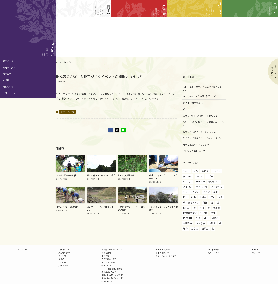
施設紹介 (62, 259)
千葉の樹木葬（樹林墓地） (112, 275)
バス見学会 (201, 187)
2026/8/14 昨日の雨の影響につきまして (203, 96)
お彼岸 (186, 171)
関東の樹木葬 (107, 281)
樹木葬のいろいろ (109, 272)
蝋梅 (185, 228)
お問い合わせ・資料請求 (166, 255)
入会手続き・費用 (109, 259)
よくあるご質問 (108, 262)
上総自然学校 (67, 111)
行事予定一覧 (213, 249)
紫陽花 (215, 218)
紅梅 (198, 218)
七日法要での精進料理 (194, 150)
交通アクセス (64, 265)
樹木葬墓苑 (106, 252)
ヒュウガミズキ (191, 192)
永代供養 (105, 255)
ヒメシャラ (216, 187)
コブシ (209, 176)
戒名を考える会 (191, 202)
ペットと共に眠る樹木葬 (111, 268)
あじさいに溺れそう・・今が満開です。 (202, 137)
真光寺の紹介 (64, 252)
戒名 (220, 197)
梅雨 (201, 207)
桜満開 (186, 207)
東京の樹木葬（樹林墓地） (112, 278)
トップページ (21, 249)
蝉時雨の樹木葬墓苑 (193, 102)
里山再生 (254, 249)
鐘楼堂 (205, 228)
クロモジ (187, 176)
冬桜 (215, 192)
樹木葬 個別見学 (162, 252)
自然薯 (212, 223)
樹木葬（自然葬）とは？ (111, 249)
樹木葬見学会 (190, 213)
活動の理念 (63, 262)
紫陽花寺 (187, 223)
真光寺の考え (64, 249)
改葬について (107, 265)
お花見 (205, 171)
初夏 (185, 197)
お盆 (195, 171)
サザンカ (200, 181)
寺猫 (212, 197)
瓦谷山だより (213, 252)
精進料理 (187, 218)
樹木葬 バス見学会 (163, 249)
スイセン (187, 187)
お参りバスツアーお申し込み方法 (199, 131)
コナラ (199, 176)
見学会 (194, 228)
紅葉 (206, 218)
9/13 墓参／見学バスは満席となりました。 (202, 88)
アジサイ (216, 171)
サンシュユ (214, 181)
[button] (110, 130)
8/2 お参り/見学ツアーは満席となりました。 (203, 124)
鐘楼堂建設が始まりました (196, 144)
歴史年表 (62, 255)
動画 (193, 197)
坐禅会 (202, 197)
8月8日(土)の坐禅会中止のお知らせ (200, 115)
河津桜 (203, 213)
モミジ (206, 192)
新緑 (205, 202)
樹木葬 (216, 207)
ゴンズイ (187, 181)
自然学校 (200, 223)
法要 (213, 213)
